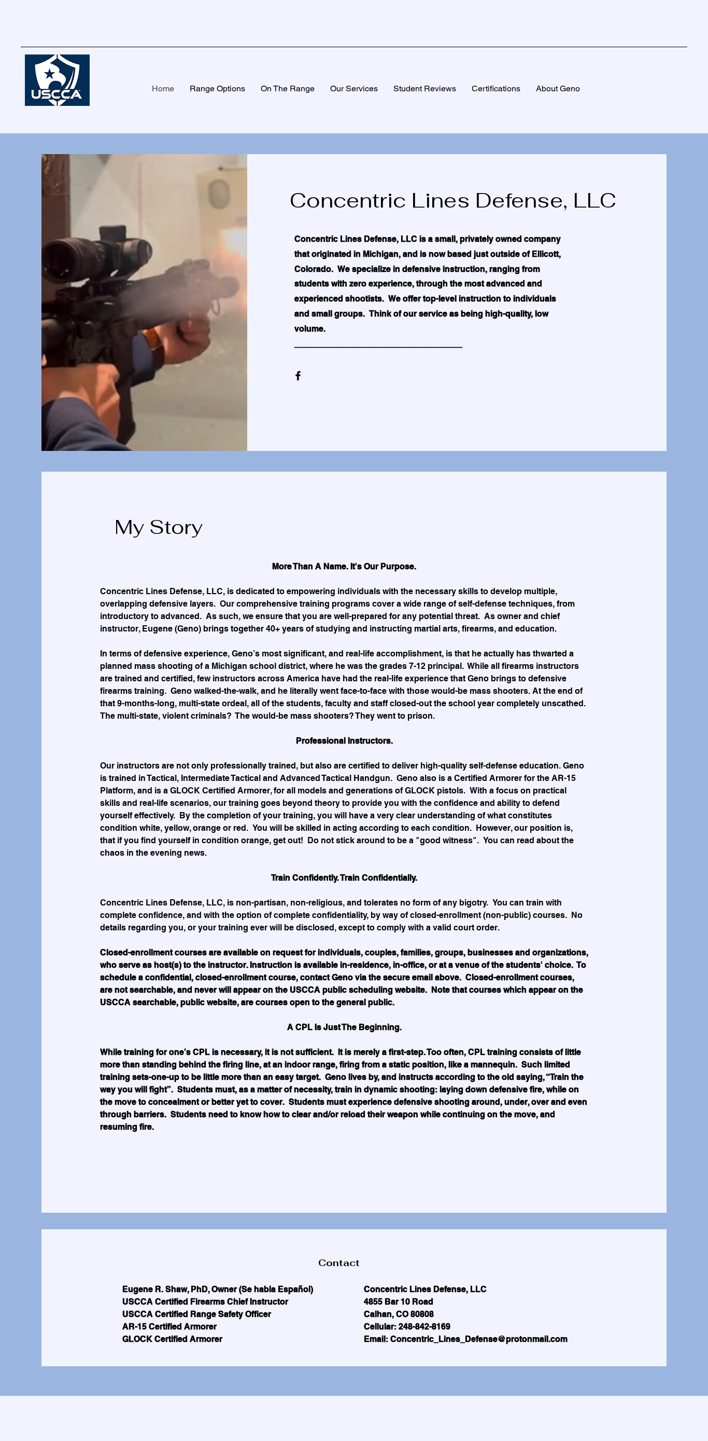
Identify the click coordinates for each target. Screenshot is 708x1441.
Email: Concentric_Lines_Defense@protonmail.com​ (466, 1339)
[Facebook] (298, 375)
